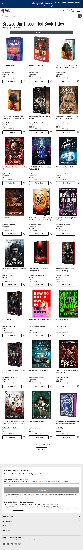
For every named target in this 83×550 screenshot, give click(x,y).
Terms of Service (62, 508)
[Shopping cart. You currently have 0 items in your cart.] (73, 11)
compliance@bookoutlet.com (18, 510)
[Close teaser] (52, 6)
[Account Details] (64, 11)
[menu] (78, 10)
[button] (66, 2)
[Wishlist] (68, 11)
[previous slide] (2, 3)
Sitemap (20, 537)
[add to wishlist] (24, 81)
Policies (4, 537)
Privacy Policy (54, 508)
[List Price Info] (14, 78)
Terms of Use (13, 537)
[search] (80, 16)
